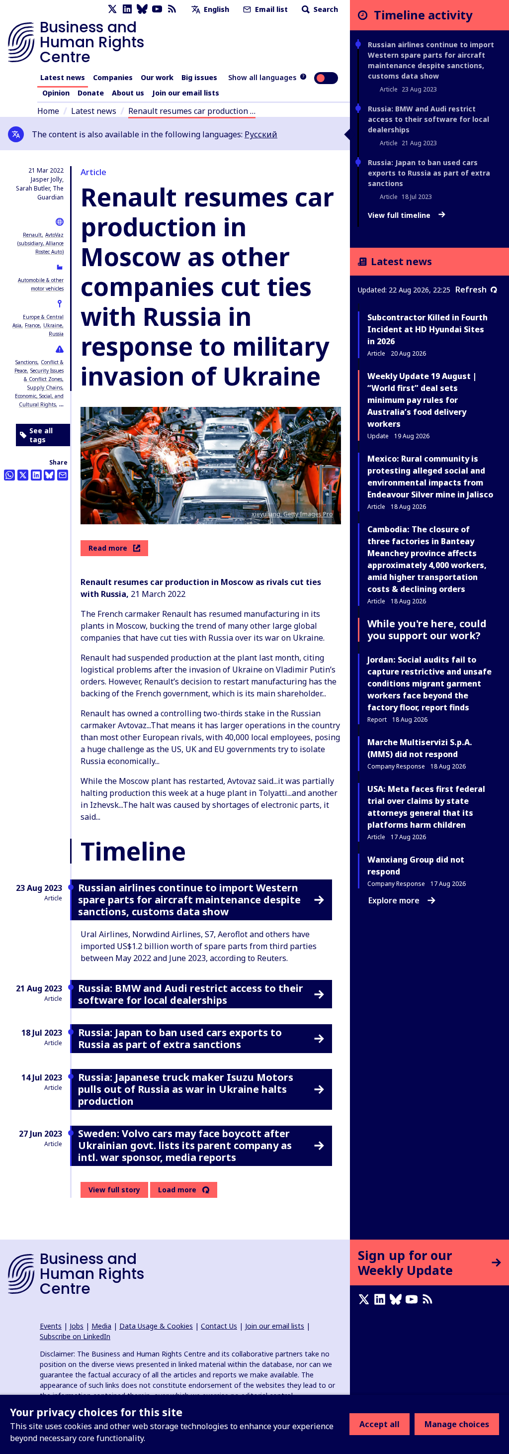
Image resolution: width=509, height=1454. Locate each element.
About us (128, 92)
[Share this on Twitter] (22, 475)
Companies (113, 77)
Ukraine (52, 325)
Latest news (62, 77)
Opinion (56, 92)
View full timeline (400, 215)
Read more (107, 548)
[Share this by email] (62, 475)
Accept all (379, 1424)
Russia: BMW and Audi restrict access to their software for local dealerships (428, 119)
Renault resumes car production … (191, 110)
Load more (177, 1189)
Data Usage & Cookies (156, 1326)
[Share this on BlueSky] (49, 475)
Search (325, 9)
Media (101, 1326)
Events (51, 1326)
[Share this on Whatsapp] (9, 475)
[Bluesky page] (142, 9)
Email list (270, 9)
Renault (32, 234)
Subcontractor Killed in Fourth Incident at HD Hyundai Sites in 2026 (427, 329)
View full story (114, 1189)
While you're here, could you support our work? (427, 629)
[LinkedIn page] (127, 9)
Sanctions (26, 362)
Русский (261, 134)
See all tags (41, 435)
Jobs (77, 1326)
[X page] (112, 9)
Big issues (199, 77)
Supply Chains (44, 387)
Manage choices (456, 1424)
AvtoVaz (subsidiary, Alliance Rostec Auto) (40, 243)
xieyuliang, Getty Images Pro (292, 514)
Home (48, 110)
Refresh (471, 289)
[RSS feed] (172, 9)
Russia (56, 333)
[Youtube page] (157, 9)
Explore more (394, 900)
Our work (157, 77)
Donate (91, 92)
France (32, 325)
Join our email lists (185, 92)
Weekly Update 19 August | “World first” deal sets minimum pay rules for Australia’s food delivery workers (422, 400)
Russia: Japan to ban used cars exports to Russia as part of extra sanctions (429, 173)
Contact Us (219, 1326)
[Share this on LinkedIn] (36, 475)
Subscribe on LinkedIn (75, 1336)
